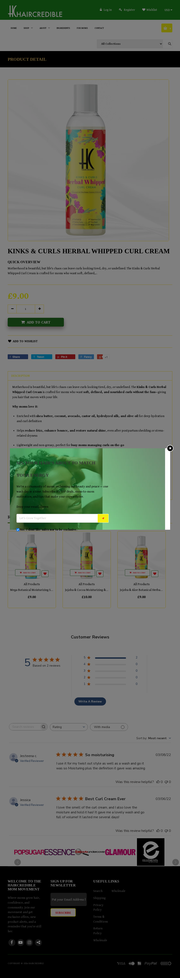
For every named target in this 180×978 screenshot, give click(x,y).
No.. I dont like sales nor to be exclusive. (48, 529)
